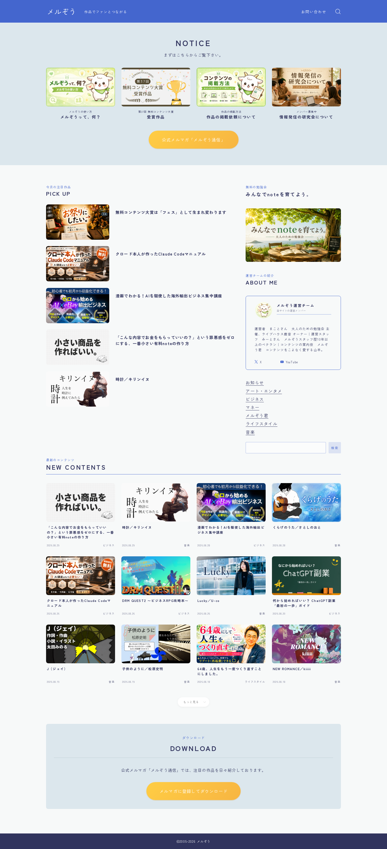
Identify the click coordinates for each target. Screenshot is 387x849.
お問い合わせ (314, 11)
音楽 (250, 432)
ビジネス (255, 399)
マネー (252, 407)
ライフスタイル (261, 423)
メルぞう (61, 12)
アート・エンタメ (264, 391)
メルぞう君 (257, 415)
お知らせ (255, 382)
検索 (334, 448)
